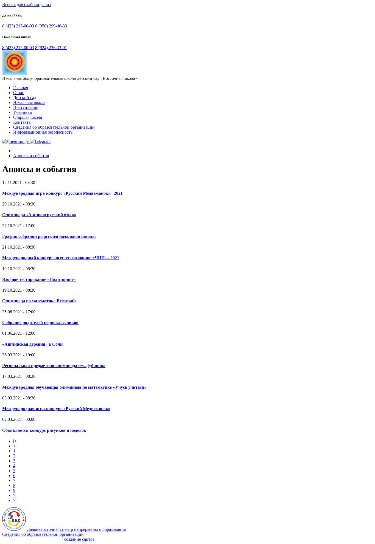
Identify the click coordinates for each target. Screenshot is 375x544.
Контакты (22, 122)
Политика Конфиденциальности (32, 539)
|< (14, 441)
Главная (20, 87)
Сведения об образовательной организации (54, 127)
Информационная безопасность (42, 132)
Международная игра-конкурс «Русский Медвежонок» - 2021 (62, 193)
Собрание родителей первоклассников (40, 322)
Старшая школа (27, 117)
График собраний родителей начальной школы (49, 236)
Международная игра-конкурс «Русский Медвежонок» (56, 408)
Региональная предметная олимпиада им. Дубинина (53, 365)
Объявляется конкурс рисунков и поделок (44, 430)
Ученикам (22, 112)
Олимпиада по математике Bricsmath (39, 300)
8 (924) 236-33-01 (51, 47)
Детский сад (24, 97)
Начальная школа (29, 102)
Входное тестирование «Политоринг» (39, 279)
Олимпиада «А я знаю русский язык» (39, 214)
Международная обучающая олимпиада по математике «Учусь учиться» (74, 387)
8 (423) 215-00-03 (18, 26)
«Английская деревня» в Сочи (32, 344)
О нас (18, 92)
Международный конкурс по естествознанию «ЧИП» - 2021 (60, 257)
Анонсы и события (31, 155)
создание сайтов (79, 539)
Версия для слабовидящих (26, 4)
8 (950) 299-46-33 (51, 26)
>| (14, 500)
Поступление (25, 107)
